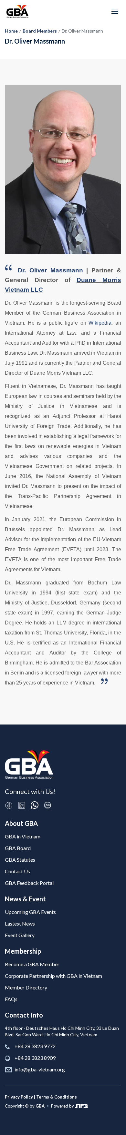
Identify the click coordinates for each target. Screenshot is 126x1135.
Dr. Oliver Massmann (50, 270)
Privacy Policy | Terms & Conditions (41, 1097)
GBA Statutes (20, 859)
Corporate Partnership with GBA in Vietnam (53, 976)
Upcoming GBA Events (30, 912)
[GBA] (17, 11)
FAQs (11, 999)
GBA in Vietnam (22, 836)
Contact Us (17, 871)
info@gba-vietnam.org (40, 1069)
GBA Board (18, 848)
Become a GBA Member (32, 964)
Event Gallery (20, 935)
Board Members (40, 31)
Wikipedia (100, 323)
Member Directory (26, 987)
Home (11, 31)
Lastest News (20, 923)
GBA (40, 1106)
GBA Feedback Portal (29, 883)
